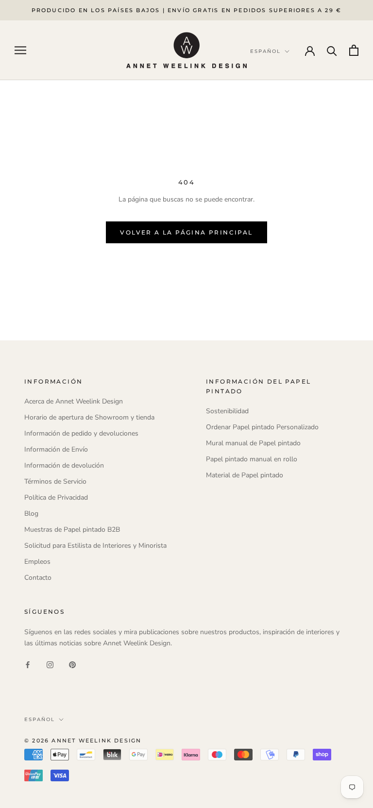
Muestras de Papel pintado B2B (72, 529)
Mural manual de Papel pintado (253, 443)
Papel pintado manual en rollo (251, 459)
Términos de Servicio (55, 481)
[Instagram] (50, 664)
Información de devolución (64, 465)
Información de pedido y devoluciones (81, 433)
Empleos (37, 561)
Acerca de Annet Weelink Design (73, 401)
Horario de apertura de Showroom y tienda (89, 417)
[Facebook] (27, 664)
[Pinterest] (72, 664)
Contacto (37, 577)
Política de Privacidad (56, 497)
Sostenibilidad (227, 411)
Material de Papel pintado (244, 475)
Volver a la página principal (186, 232)
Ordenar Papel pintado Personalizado (262, 427)
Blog (31, 513)
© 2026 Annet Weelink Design (82, 740)
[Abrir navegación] (20, 50)
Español (39, 719)
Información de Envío (56, 449)
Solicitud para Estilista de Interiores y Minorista (95, 545)
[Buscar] (332, 50)
